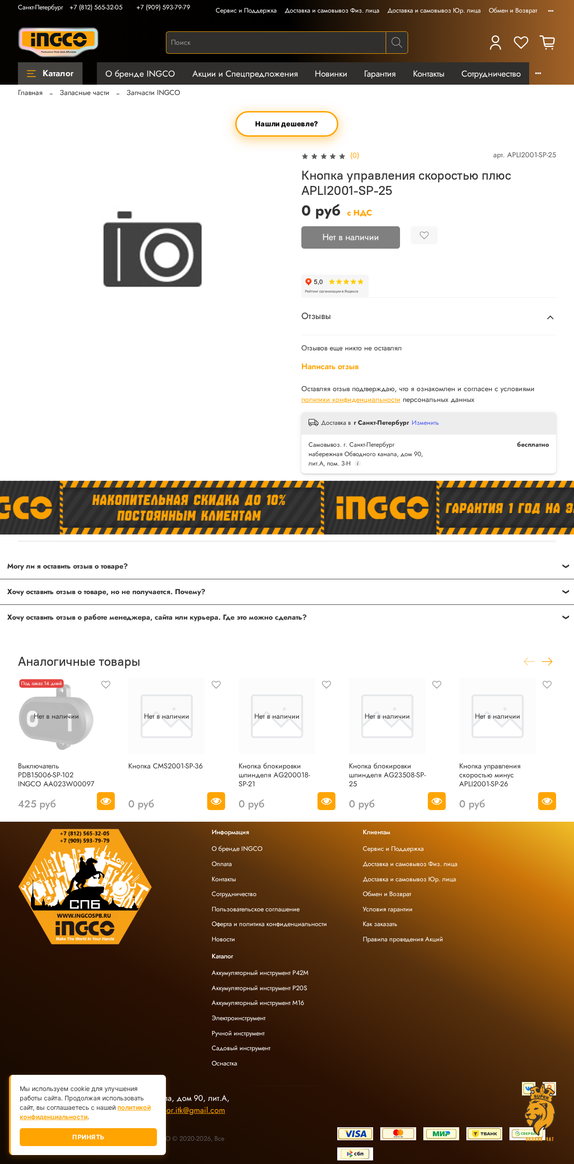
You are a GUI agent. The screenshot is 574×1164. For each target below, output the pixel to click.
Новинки (331, 73)
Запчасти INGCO (153, 92)
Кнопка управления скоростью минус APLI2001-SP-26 (490, 775)
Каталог (58, 73)
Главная (30, 92)
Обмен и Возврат (513, 10)
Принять (88, 1137)
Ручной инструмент (238, 1033)
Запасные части (84, 92)
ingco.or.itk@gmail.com (185, 1110)
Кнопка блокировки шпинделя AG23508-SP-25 (387, 775)
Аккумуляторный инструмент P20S (259, 987)
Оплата (222, 863)
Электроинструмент (238, 1017)
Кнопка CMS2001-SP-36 (165, 766)
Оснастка (224, 1063)
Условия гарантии (388, 909)
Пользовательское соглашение (256, 909)
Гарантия (380, 73)
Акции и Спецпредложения (245, 73)
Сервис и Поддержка (246, 10)
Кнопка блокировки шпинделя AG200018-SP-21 (274, 775)
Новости (223, 939)
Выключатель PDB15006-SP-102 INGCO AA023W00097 (56, 775)
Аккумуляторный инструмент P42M (260, 972)
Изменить (425, 422)
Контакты (428, 73)
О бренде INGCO (140, 73)
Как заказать (380, 923)
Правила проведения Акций (403, 939)
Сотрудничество (491, 73)
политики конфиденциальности (350, 399)
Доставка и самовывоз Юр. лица (434, 10)
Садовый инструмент (241, 1047)
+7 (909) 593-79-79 (163, 7)
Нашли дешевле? (287, 124)
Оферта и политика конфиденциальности (269, 923)
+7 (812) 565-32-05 (96, 7)
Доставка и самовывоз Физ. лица (332, 10)
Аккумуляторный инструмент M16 (258, 1002)
